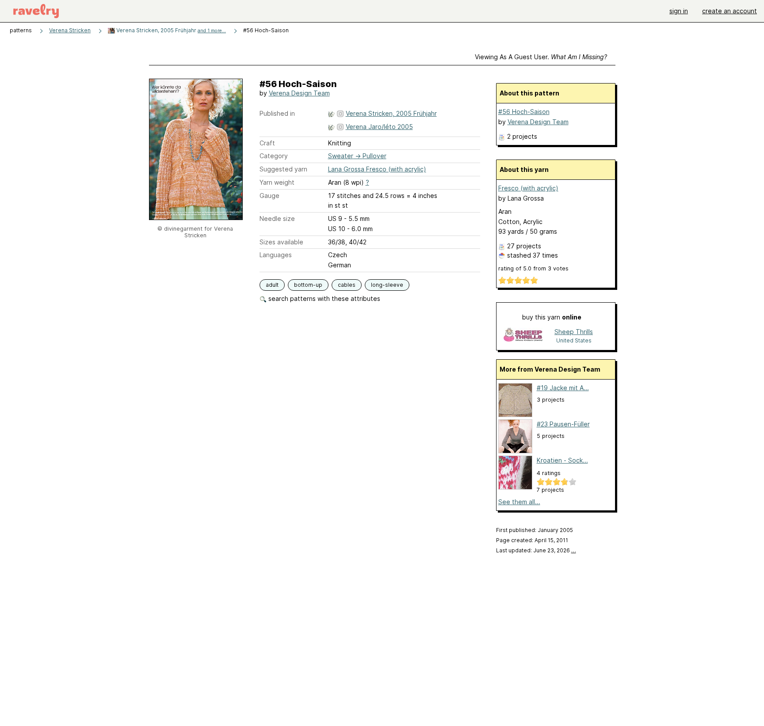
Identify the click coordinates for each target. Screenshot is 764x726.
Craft (267, 143)
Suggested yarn (283, 169)
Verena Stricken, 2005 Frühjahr (170, 30)
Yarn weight (277, 182)
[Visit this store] (523, 335)
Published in (277, 113)
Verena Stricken (70, 30)
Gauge (269, 195)
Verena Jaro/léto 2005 (379, 126)
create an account (729, 11)
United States (574, 340)
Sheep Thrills (573, 331)
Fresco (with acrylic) (528, 188)
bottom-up (308, 284)
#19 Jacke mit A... (563, 388)
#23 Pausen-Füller (563, 424)
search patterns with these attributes (323, 298)
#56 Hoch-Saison (524, 111)
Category (274, 156)
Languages (276, 254)
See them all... (519, 502)
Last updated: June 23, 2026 (536, 550)
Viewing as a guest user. (541, 57)
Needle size (277, 218)
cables (346, 284)
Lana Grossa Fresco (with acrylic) (377, 169)
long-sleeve (387, 284)
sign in (678, 11)
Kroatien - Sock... (562, 460)
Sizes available (281, 242)
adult (272, 284)
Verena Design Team (299, 93)
